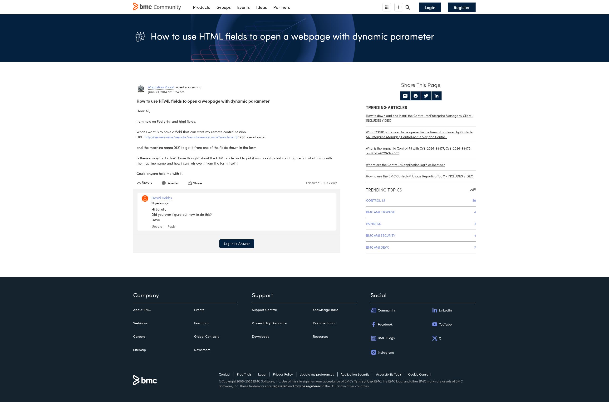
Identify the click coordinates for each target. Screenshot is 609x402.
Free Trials (244, 374)
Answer (173, 183)
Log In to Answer (237, 243)
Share (197, 183)
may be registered (308, 386)
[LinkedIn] (437, 95)
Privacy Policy (283, 374)
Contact (224, 374)
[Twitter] (426, 95)
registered (279, 386)
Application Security (355, 374)
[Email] (405, 95)
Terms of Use (363, 381)
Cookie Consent (419, 374)
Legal (262, 374)
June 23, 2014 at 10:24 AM (166, 92)
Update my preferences (317, 374)
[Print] (416, 95)
